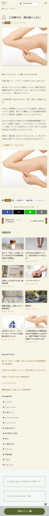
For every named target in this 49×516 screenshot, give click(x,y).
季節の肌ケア (10, 428)
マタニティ (9, 465)
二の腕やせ (19, 200)
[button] (7, 212)
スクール (8, 449)
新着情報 (8, 454)
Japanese (27, 3)
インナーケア (10, 423)
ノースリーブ (40, 200)
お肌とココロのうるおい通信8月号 (15, 376)
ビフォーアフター (12, 417)
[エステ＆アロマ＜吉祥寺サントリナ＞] (4, 3)
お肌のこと (9, 412)
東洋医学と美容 (11, 433)
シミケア (8, 402)
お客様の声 (9, 444)
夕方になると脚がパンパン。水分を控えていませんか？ (24, 370)
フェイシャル (10, 407)
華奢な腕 (29, 200)
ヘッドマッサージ (9, 383)
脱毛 (7, 438)
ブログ (7, 23)
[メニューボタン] (45, 3)
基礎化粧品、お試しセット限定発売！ (17, 389)
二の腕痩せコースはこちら (12, 145)
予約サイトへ (23, 511)
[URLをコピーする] (41, 212)
